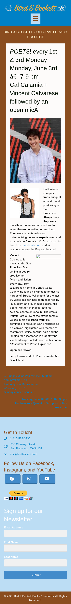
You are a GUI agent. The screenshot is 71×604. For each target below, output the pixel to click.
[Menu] (35, 18)
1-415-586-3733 (20, 438)
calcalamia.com (31, 245)
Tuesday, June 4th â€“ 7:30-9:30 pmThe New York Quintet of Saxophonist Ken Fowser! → (41, 403)
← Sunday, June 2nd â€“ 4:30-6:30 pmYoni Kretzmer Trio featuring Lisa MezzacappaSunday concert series (28, 384)
